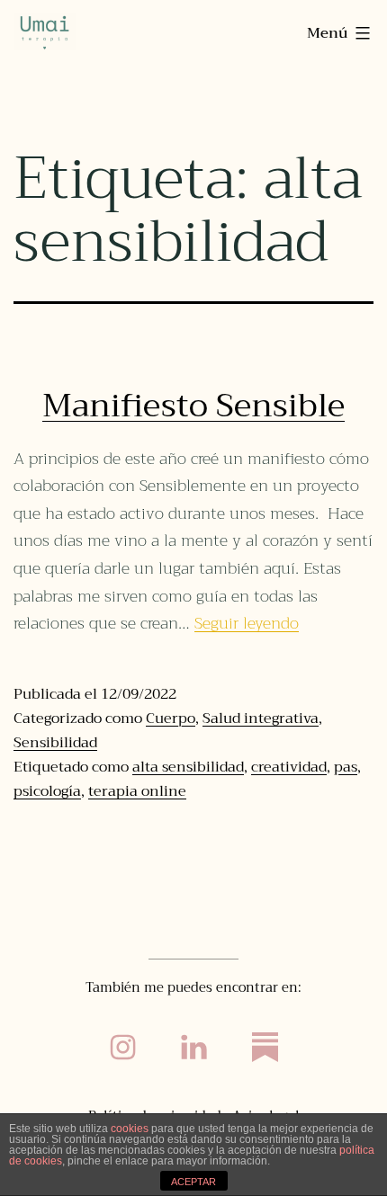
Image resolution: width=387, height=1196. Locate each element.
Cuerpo (170, 718)
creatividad (289, 767)
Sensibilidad (55, 742)
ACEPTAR (193, 1181)
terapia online (137, 791)
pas (345, 767)
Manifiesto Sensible (193, 405)
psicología (47, 791)
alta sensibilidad (188, 767)
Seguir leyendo (246, 623)
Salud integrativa (260, 718)
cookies (129, 1128)
